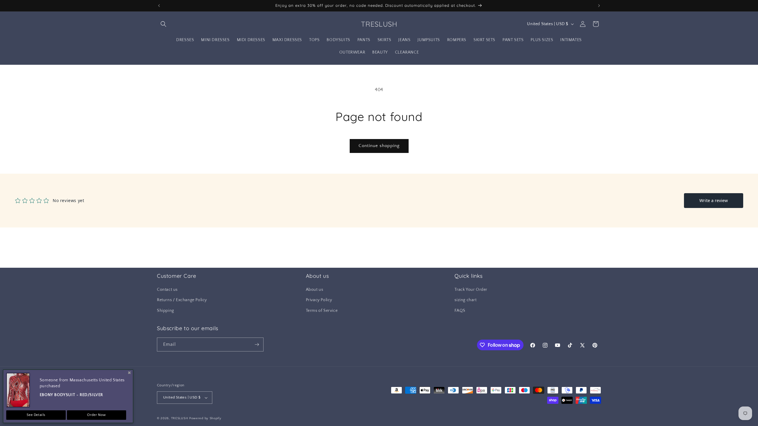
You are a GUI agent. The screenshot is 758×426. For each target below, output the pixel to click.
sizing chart (465, 300)
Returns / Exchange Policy (182, 300)
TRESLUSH (179, 418)
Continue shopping (379, 145)
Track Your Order (471, 289)
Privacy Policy (319, 300)
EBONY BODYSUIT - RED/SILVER (71, 395)
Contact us (167, 289)
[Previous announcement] (159, 5)
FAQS (460, 310)
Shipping (165, 310)
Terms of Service (322, 310)
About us (314, 289)
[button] (163, 23)
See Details (36, 415)
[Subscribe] (256, 344)
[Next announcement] (599, 5)
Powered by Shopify (205, 418)
